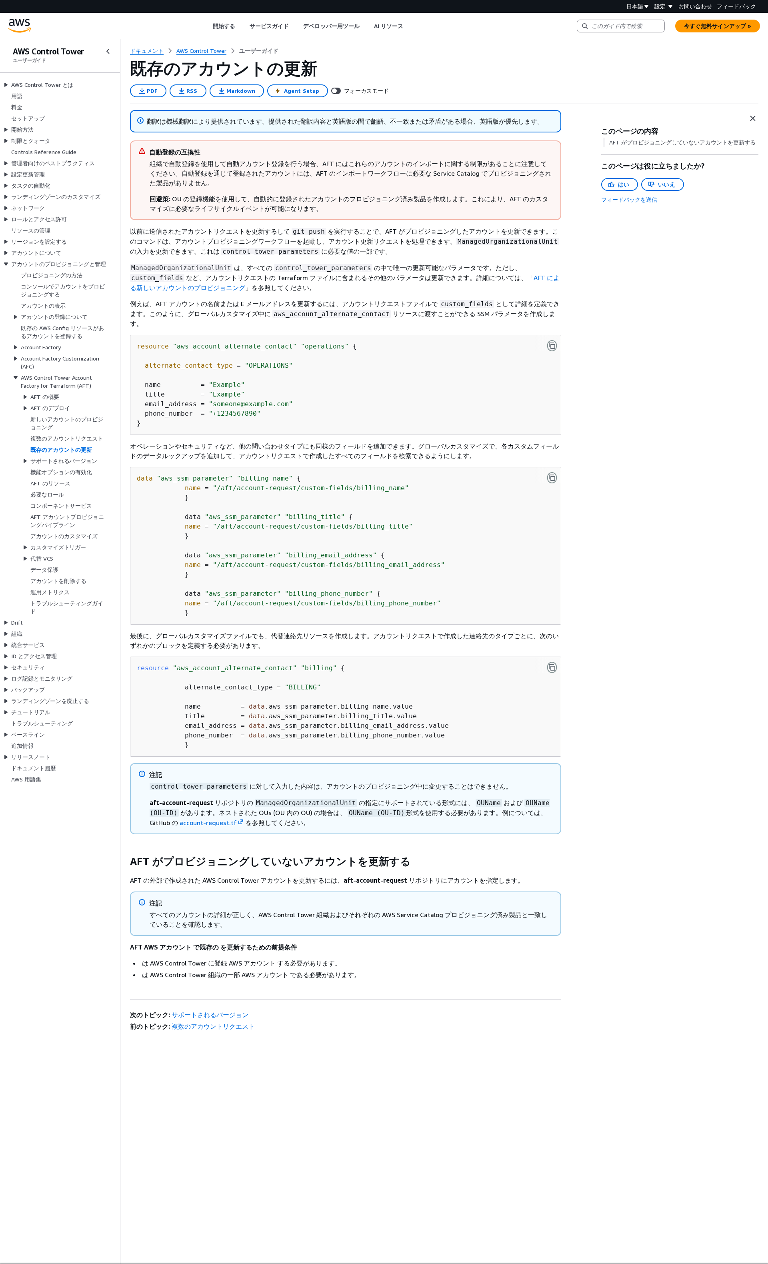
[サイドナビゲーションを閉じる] (108, 51)
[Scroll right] (409, 26)
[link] (258, 51)
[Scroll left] (207, 26)
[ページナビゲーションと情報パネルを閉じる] (752, 118)
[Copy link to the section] (123, 861)
